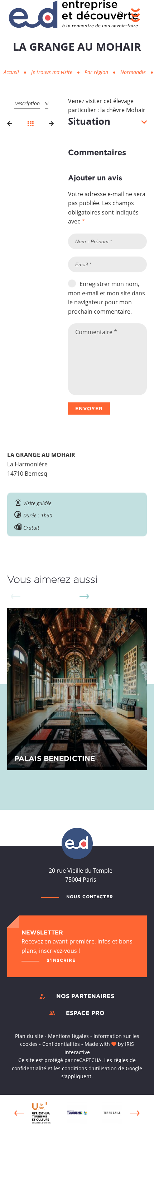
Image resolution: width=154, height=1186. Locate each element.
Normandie (133, 72)
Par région (97, 72)
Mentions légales (68, 1036)
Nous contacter (89, 896)
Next (84, 596)
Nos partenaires (85, 996)
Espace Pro (85, 1013)
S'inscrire (61, 960)
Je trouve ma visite (52, 72)
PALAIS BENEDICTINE (54, 758)
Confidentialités (61, 1043)
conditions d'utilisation (89, 1068)
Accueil (11, 72)
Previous (19, 1113)
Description (27, 103)
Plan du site (29, 1036)
